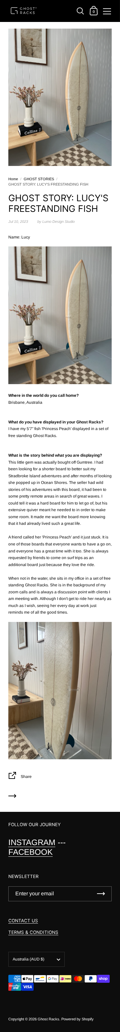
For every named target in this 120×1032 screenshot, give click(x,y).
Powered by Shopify (77, 1019)
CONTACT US (23, 920)
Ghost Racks (48, 1019)
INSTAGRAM (31, 842)
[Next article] (12, 797)
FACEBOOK (30, 851)
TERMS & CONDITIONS (33, 932)
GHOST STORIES (39, 179)
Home (13, 179)
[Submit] (101, 893)
